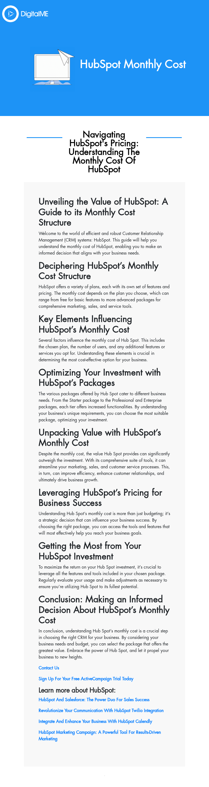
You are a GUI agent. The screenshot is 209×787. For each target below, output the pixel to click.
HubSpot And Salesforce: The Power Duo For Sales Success (94, 700)
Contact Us (49, 668)
